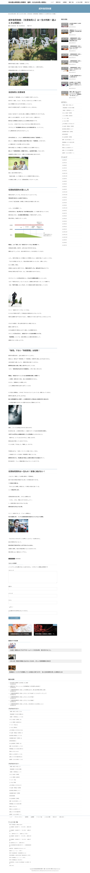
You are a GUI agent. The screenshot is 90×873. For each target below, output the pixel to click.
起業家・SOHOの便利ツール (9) (16, 759)
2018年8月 (64, 165)
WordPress (38, 870)
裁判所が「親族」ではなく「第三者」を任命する (20, 100)
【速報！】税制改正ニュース (68, 110)
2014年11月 (64, 207)
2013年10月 (64, 237)
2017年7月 (64, 168)
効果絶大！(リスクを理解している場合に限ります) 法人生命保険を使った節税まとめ (36, 672)
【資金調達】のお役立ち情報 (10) (16, 714)
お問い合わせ (61, 816)
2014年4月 (64, 221)
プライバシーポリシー (19, 816)
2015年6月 (64, 202)
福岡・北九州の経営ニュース (68, 139)
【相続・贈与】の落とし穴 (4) (15, 711)
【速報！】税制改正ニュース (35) (16, 716)
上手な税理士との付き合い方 (68, 123)
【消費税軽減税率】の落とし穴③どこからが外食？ (22, 696)
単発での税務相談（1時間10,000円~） (16, 824)
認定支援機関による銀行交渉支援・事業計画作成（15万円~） (20, 855)
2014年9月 (64, 210)
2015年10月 (64, 194)
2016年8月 (64, 181)
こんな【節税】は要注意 (67, 115)
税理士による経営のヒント (67, 147)
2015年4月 (64, 205)
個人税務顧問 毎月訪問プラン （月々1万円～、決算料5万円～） (20, 836)
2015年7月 (64, 199)
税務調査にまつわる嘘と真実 (68, 142)
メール (10, 593)
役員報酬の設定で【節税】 (67, 131)
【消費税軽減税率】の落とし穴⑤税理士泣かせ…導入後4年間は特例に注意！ (75, 39)
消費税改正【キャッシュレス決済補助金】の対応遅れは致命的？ (75, 31)
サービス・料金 (65, 118)
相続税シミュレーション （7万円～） (16, 850)
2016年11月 (64, 173)
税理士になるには (66, 145)
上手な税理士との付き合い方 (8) (16, 730)
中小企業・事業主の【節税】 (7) (16, 732)
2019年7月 (64, 162)
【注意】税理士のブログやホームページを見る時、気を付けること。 (30, 650)
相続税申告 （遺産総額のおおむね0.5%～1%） (17, 848)
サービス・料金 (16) (13, 724)
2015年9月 (64, 197)
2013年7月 (64, 245)
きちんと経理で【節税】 (67, 113)
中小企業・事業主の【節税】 (68, 126)
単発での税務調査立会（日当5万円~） (16, 859)
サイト (10, 600)
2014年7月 (64, 213)
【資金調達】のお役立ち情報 (68, 107)
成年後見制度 (18, 558)
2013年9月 (64, 239)
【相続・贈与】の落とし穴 (67, 105)
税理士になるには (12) (14, 751)
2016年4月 (64, 189)
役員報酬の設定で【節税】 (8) (15, 738)
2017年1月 (64, 170)
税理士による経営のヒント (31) (15, 754)
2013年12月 (64, 231)
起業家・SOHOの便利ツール (68, 152)
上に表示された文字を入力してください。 (18, 610)
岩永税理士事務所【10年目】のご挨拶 (19, 682)
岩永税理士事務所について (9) (15, 735)
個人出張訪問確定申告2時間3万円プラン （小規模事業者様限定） (20, 846)
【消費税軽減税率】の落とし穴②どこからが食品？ (22, 700)
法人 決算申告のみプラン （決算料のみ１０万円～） (19, 833)
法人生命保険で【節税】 (67, 137)
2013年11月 (64, 234)
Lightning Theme (45, 870)
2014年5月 (64, 218)
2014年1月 (64, 229)
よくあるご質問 (65, 121)
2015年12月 (64, 191)
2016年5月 (64, 186)
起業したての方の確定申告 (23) (15, 756)
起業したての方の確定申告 (67, 150)
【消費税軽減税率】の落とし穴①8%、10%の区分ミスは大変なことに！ (75, 69)
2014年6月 (64, 215)
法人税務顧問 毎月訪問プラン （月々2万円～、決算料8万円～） (20, 827)
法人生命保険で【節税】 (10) (15, 743)
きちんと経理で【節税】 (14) (15, 719)
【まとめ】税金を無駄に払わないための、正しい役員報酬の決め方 (30, 661)
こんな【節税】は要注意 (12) (15, 722)
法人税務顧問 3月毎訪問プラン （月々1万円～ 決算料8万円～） (20, 831)
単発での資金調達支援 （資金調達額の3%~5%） (18, 853)
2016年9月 (64, 178)
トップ (11, 816)
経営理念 (26, 816)
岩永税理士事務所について (67, 129)
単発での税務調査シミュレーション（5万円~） (17, 857)
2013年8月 (64, 242)
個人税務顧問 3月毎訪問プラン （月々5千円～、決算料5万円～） (20, 840)
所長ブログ (55, 816)
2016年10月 (64, 176)
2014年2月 (64, 226)
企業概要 (32, 816)
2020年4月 (64, 160)
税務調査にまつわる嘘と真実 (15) (16, 748)
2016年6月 (64, 184)
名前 (10, 586)
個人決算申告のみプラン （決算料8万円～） (17, 842)
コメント (11, 570)
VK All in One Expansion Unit (53, 870)
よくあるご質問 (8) (13, 727)
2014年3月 (64, 223)
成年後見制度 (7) (12, 740)
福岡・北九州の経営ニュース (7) (16, 746)
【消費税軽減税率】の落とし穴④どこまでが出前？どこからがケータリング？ (75, 47)
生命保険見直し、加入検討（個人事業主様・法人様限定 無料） (20, 863)
